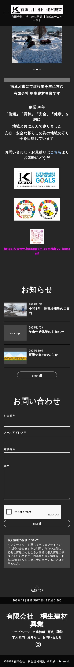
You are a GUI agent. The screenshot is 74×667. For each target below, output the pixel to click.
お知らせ (33, 637)
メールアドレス (15, 432)
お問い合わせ (52, 637)
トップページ (20, 631)
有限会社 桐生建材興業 (37, 619)
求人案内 (18, 637)
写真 (51, 631)
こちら (56, 152)
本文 (6, 465)
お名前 (9, 416)
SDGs (59, 631)
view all (37, 375)
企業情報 (38, 631)
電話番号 (9, 449)
